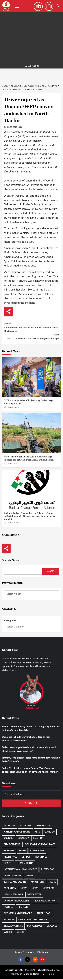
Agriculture (43, 826)
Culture (8, 838)
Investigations (12, 876)
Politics (8, 907)
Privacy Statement (24, 952)
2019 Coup (9, 826)
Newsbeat (48, 888)
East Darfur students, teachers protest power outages (32, 336)
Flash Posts (37, 851)
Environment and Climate (39, 844)
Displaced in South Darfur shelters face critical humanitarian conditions (26, 739)
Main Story (37, 882)
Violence (52, 926)
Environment (12, 844)
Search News (10, 560)
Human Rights (25, 863)
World (8, 932)
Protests (23, 907)
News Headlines (13, 895)
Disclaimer (43, 952)
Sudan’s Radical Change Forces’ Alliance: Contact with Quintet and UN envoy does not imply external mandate (30, 516)
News (24, 888)
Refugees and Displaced (18, 913)
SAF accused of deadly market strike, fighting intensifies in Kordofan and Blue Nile (31, 728)
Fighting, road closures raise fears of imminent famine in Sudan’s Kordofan (31, 760)
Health (8, 863)
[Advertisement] (31, 31)
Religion (9, 920)
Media (52, 882)
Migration (10, 888)
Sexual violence (13, 926)
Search (50, 571)
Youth (20, 932)
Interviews (47, 869)
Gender (26, 857)
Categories (10, 620)
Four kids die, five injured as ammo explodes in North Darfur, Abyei (31, 327)
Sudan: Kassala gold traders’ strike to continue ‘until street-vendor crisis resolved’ (29, 749)
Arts (37, 832)
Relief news (43, 913)
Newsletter (34, 895)
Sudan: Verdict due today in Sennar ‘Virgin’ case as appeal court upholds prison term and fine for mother (30, 770)
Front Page (10, 857)
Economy (23, 838)
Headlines (41, 857)
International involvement (20, 869)
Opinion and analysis (16, 901)
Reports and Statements (32, 920)
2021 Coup (25, 826)
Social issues (34, 926)
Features (9, 851)
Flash (22, 851)
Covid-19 (49, 832)
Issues (29, 876)
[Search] (58, 5)
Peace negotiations (45, 901)
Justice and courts (15, 882)
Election (38, 838)
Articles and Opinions (17, 832)
